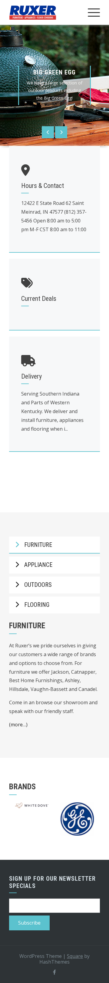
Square (75, 956)
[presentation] (48, 132)
